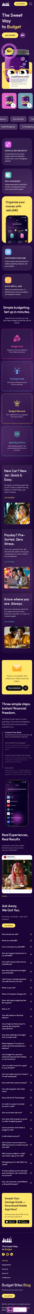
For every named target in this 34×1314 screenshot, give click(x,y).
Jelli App (5, 1260)
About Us (5, 1273)
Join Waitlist (20, 4)
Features (5, 1269)
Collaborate (6, 1277)
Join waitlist (8, 1296)
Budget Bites (6, 1265)
